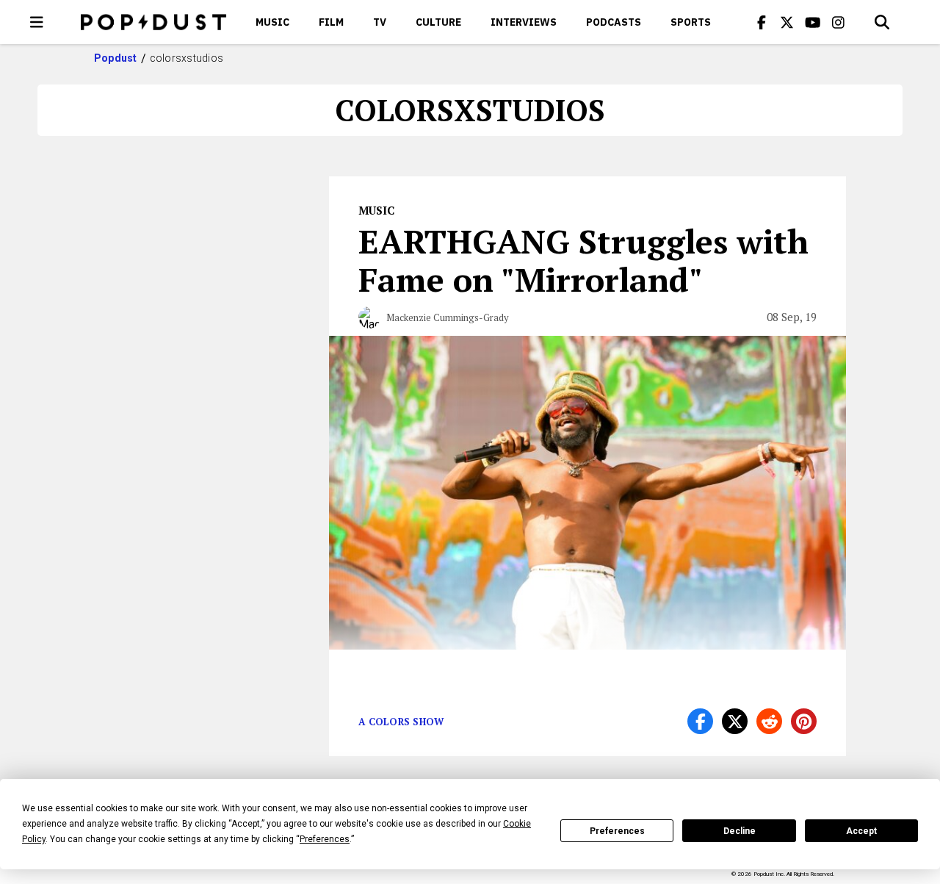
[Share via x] (735, 721)
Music (272, 22)
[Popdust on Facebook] (762, 22)
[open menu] (37, 22)
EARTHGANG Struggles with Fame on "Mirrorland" (583, 260)
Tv (379, 22)
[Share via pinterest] (804, 721)
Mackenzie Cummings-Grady (447, 317)
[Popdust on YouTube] (813, 22)
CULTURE (438, 22)
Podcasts (613, 22)
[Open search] (882, 22)
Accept (861, 831)
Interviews (524, 22)
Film (331, 22)
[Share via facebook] (700, 721)
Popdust (115, 58)
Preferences (617, 831)
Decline (739, 831)
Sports (690, 22)
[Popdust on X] (787, 22)
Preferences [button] (325, 839)
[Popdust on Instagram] (839, 22)
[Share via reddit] (769, 721)
